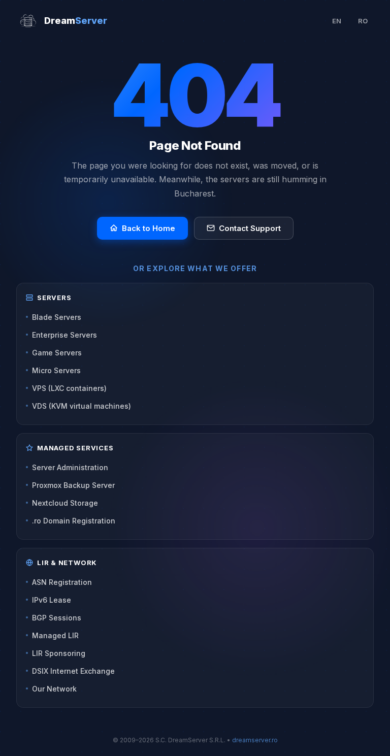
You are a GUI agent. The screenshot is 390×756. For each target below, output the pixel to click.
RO (363, 21)
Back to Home (148, 228)
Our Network (54, 688)
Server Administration (70, 467)
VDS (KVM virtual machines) (81, 406)
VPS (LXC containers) (69, 388)
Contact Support (250, 228)
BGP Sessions (56, 617)
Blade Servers (56, 317)
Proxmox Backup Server (73, 485)
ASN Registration (62, 582)
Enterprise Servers (64, 335)
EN (336, 21)
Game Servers (57, 352)
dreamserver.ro (255, 740)
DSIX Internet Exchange (73, 671)
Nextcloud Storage (65, 503)
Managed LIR (55, 635)
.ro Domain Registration (73, 520)
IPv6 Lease (51, 600)
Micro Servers (56, 370)
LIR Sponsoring (58, 653)
